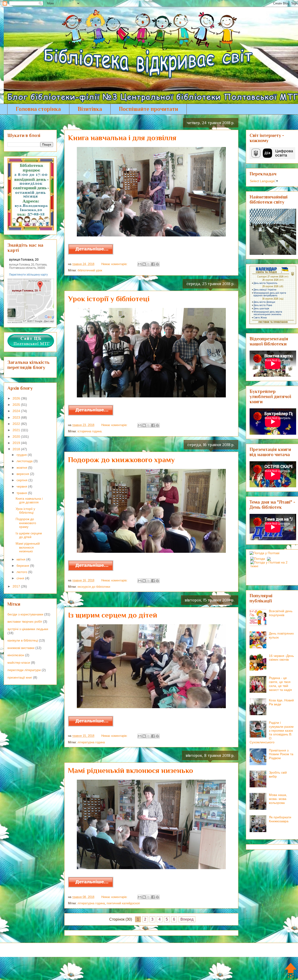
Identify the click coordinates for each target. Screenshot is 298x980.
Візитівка (90, 109)
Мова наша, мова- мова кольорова (278, 799)
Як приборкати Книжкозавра (280, 819)
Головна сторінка (38, 109)
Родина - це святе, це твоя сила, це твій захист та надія (280, 683)
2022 (17, 424)
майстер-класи (18, 662)
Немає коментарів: (115, 264)
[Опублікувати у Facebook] (153, 264)
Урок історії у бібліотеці (108, 298)
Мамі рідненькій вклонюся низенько (130, 770)
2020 (17, 436)
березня (23, 565)
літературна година (91, 742)
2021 (17, 430)
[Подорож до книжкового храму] (90, 570)
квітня (21, 559)
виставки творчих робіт (24, 621)
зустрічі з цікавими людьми (27, 629)
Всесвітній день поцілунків (280, 613)
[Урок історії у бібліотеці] (90, 414)
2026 (17, 398)
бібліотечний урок (90, 270)
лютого (22, 572)
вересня (23, 474)
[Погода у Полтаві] (264, 553)
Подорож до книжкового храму (121, 459)
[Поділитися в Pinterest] (157, 264)
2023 (17, 417)
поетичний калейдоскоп (123, 903)
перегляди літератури (24, 670)
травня (22, 493)
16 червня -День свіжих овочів (281, 658)
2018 (17, 449)
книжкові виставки (20, 648)
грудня (22, 455)
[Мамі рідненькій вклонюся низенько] (90, 886)
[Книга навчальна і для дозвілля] (90, 253)
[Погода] (260, 557)
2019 (17, 443)
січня (21, 578)
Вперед (186, 919)
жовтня (22, 467)
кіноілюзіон (15, 655)
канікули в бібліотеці (22, 640)
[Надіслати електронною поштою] (139, 264)
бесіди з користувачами (25, 614)
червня (22, 486)
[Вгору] (290, 971)
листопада (25, 461)
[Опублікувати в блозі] (144, 264)
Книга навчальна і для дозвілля (122, 137)
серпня (22, 480)
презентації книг (19, 677)
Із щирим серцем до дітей (112, 615)
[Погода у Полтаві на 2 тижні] (272, 563)
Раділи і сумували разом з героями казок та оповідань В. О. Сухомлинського (272, 732)
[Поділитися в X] (148, 264)
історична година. (90, 431)
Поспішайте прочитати (148, 109)
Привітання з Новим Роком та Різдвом (281, 754)
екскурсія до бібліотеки (94, 586)
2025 (17, 404)
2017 (17, 586)
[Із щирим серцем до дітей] (90, 725)
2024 (17, 411)
